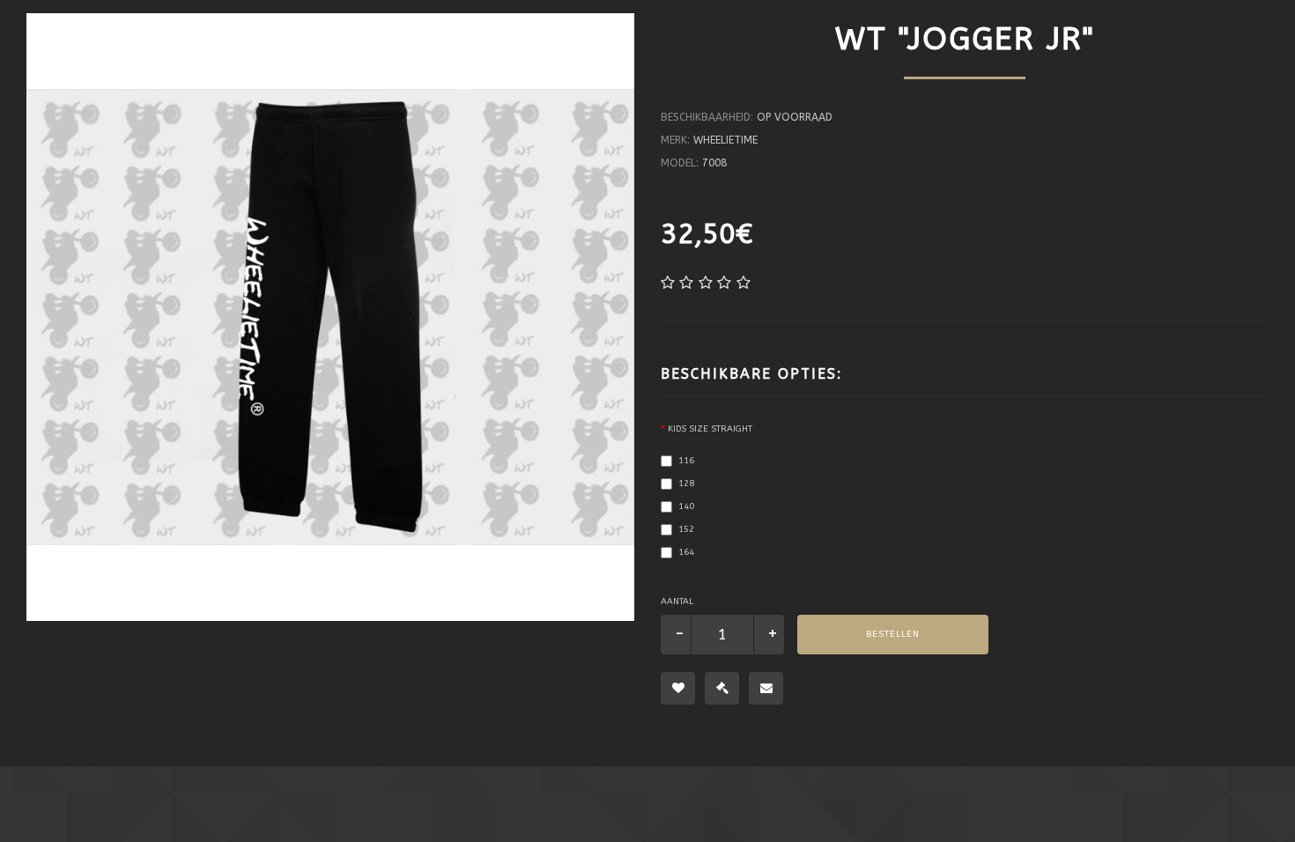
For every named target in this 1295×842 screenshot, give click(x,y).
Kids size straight (710, 429)
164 (686, 552)
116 (686, 460)
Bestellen (893, 634)
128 (686, 483)
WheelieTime (725, 140)
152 (686, 529)
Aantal (677, 601)
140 (686, 506)
